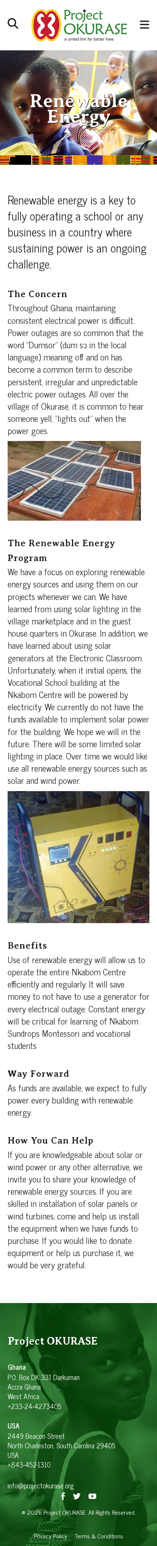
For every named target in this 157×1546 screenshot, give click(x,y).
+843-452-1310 (29, 1464)
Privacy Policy (50, 1536)
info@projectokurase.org (41, 1485)
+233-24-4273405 (34, 1406)
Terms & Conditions (99, 1536)
